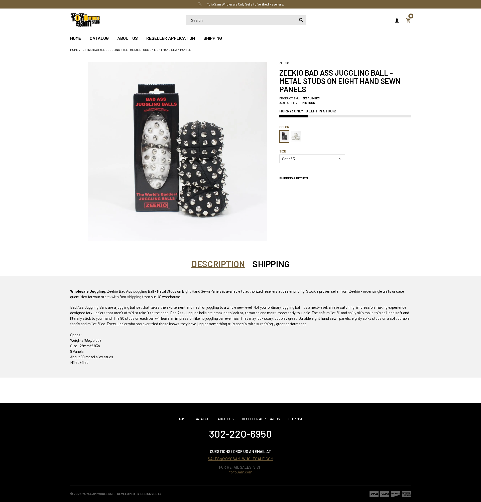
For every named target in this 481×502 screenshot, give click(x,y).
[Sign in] (397, 20)
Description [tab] (218, 264)
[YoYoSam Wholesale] (85, 19)
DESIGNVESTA (150, 494)
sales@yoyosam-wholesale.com (240, 458)
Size (282, 151)
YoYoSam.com (240, 472)
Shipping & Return (293, 178)
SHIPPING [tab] (271, 264)
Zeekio (284, 63)
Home (74, 49)
